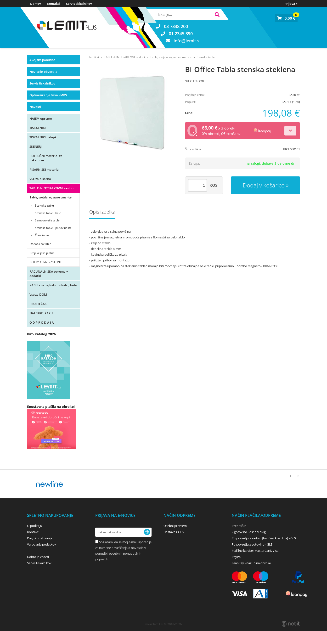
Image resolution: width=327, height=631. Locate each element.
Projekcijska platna (42, 253)
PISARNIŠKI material (44, 169)
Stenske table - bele (48, 213)
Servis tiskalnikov (79, 3)
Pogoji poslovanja (39, 538)
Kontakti (53, 3)
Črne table (42, 235)
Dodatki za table (40, 244)
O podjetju (34, 526)
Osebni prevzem (175, 526)
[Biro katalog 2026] (48, 397)
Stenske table (44, 205)
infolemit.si (187, 41)
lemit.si (94, 57)
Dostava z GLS (174, 532)
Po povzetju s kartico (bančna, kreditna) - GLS (264, 538)
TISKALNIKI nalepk (42, 137)
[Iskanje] (217, 15)
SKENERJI (36, 146)
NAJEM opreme (40, 118)
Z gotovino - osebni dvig (249, 532)
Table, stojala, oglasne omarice (51, 197)
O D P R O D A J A (41, 322)
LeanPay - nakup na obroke (251, 563)
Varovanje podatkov (41, 544)
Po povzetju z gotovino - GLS (252, 544)
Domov (35, 3)
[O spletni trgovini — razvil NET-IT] (291, 624)
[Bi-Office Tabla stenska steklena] (132, 112)
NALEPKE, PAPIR (41, 313)
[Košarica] (286, 18)
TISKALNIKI (37, 128)
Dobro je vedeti (38, 557)
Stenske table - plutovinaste (53, 228)
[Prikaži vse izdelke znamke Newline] (49, 484)
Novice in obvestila (43, 71)
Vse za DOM (38, 294)
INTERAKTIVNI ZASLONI (45, 262)
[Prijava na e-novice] (147, 532)
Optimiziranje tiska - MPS (48, 95)
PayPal (236, 557)
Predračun (239, 526)
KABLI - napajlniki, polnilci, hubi (53, 285)
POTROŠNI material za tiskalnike (45, 158)
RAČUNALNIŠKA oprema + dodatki (48, 273)
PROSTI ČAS (37, 304)
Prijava (291, 3)
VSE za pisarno (40, 179)
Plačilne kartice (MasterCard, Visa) (255, 550)
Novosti (35, 107)
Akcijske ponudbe (42, 60)
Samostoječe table (47, 220)
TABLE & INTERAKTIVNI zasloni (51, 188)
